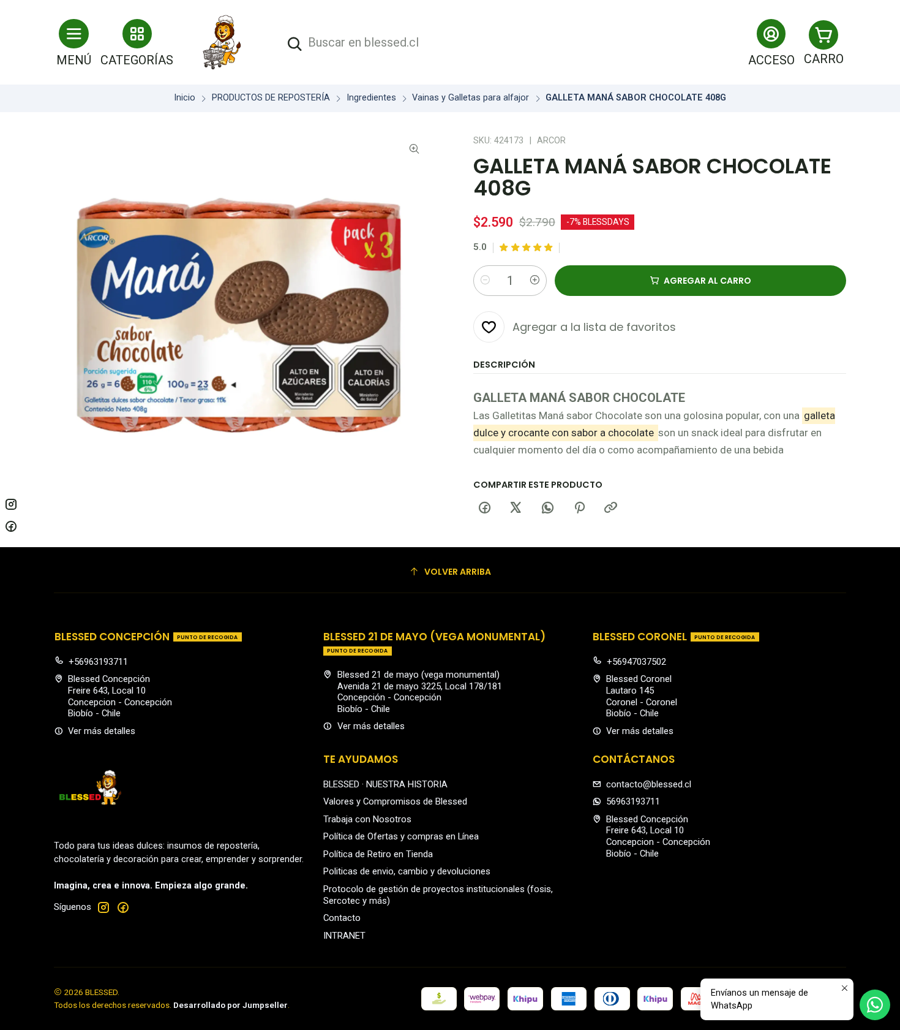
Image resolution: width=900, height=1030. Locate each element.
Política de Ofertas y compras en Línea (401, 836)
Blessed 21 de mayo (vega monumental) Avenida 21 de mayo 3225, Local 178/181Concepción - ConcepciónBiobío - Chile (419, 691)
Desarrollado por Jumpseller (230, 1005)
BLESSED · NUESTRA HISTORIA (385, 784)
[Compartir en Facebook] (484, 508)
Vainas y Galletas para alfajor (470, 98)
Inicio (184, 98)
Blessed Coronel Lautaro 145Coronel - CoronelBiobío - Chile (641, 696)
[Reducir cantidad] (485, 280)
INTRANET (344, 935)
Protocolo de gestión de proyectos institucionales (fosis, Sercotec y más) (438, 895)
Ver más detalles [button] (101, 731)
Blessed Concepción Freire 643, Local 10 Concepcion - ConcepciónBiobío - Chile (120, 696)
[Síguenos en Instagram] (103, 907)
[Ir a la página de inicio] (222, 42)
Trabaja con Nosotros (367, 819)
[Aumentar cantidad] (535, 280)
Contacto (342, 917)
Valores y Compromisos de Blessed (395, 801)
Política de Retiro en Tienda (378, 854)
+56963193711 (98, 661)
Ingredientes (371, 98)
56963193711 (633, 801)
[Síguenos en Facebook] (123, 907)
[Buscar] (294, 44)
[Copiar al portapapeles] (611, 508)
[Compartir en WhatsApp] (548, 508)
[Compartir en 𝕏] (516, 508)
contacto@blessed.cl (648, 784)
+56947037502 (636, 661)
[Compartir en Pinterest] (579, 508)
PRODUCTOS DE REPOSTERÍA (271, 98)
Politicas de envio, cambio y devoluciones (406, 871)
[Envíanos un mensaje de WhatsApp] (875, 1005)
